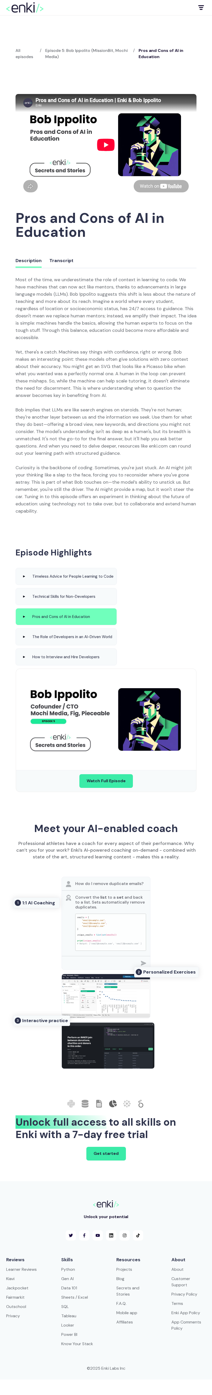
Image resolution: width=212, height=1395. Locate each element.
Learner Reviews (21, 1269)
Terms (177, 1303)
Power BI (69, 1334)
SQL (65, 1306)
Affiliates (124, 1322)
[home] (24, 7)
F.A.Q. (121, 1303)
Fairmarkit (15, 1297)
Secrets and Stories (127, 1291)
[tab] (29, 261)
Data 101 (69, 1288)
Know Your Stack (77, 1343)
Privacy (13, 1316)
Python (68, 1269)
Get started (106, 1153)
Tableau (68, 1316)
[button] (201, 7)
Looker (67, 1325)
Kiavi (10, 1278)
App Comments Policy (186, 1325)
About (177, 1269)
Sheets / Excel (74, 1297)
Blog (120, 1278)
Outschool (16, 1306)
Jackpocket (17, 1288)
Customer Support (180, 1282)
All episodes (24, 53)
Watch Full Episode (106, 780)
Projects (124, 1269)
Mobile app (126, 1312)
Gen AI (67, 1278)
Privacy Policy (184, 1294)
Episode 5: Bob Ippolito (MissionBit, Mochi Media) (86, 53)
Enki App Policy (185, 1312)
